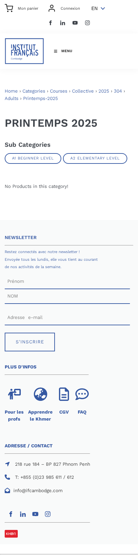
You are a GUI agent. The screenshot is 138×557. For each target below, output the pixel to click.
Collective (83, 91)
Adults (11, 98)
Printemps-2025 (40, 98)
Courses (58, 91)
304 (118, 91)
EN (94, 8)
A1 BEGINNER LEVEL (33, 158)
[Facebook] (50, 23)
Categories (33, 91)
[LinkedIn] (63, 23)
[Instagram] (87, 23)
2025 (103, 91)
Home (11, 91)
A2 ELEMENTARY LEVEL (95, 158)
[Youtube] (75, 23)
